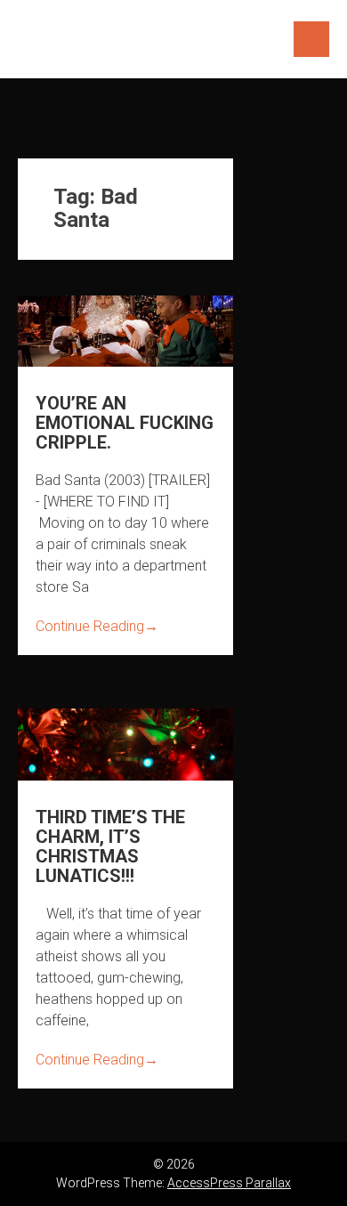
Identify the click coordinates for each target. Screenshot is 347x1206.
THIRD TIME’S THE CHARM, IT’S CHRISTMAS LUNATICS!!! (110, 846)
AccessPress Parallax (229, 1183)
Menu (311, 39)
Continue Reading (97, 626)
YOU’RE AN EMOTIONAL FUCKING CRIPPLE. (125, 423)
